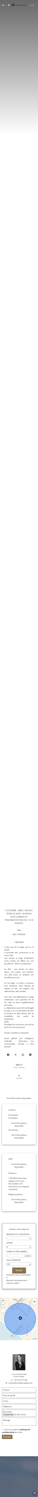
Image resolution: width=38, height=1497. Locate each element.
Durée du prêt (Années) (16, 1251)
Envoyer (7, 1437)
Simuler (19, 1270)
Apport (9, 1243)
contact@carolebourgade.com (20, 1383)
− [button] (3, 1304)
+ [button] (3, 1300)
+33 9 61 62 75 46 (20, 1380)
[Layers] (34, 1301)
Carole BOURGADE (19, 1374)
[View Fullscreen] (2, 1310)
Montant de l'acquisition (17, 1234)
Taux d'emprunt (13, 1260)
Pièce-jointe (7, 1412)
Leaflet (34, 1338)
